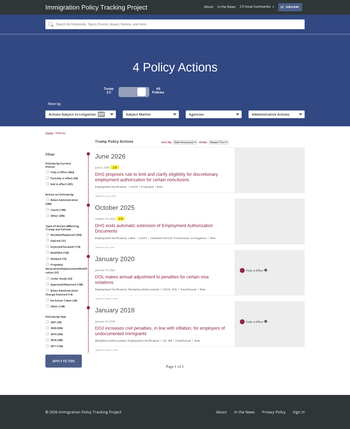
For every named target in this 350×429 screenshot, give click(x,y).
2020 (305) (56, 328)
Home (49, 133)
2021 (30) (55, 322)
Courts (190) (57, 210)
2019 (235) (56, 334)
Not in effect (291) (61, 184)
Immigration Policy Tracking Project (96, 7)
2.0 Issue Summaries (255, 6)
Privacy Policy (274, 412)
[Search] (49, 24)
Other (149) (57, 306)
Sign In (299, 412)
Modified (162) (59, 252)
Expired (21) (58, 240)
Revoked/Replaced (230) (65, 235)
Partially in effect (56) (64, 178)
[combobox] (175, 24)
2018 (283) (56, 340)
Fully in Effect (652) (62, 172)
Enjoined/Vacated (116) (65, 247)
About (208, 6)
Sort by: (166, 142)
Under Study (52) (61, 278)
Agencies (196, 114)
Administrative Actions (270, 114)
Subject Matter (138, 114)
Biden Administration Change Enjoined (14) (61, 292)
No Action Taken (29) (63, 300)
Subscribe (292, 7)
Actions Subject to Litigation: (76, 114)
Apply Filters (63, 361)
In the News (226, 6)
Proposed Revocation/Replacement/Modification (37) (66, 268)
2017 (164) (56, 346)
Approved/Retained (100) (66, 284)
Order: (203, 142)
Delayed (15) (58, 259)
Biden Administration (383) (61, 202)
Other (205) (57, 216)
